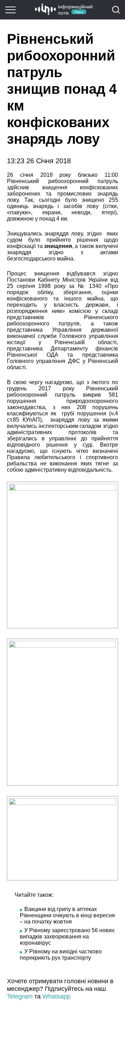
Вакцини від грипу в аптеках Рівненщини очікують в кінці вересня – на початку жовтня (67, 915)
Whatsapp (56, 996)
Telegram (20, 996)
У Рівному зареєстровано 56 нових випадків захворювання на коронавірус (67, 936)
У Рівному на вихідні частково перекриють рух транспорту (61, 955)
